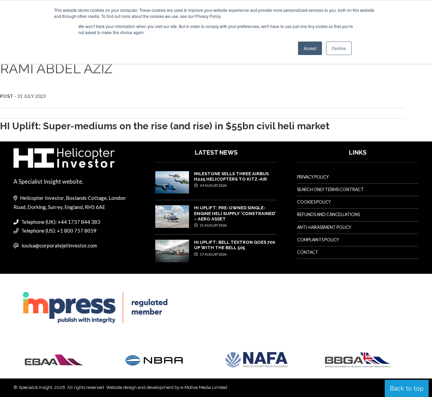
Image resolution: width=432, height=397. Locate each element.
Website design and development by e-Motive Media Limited (166, 387)
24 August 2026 (213, 185)
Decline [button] (339, 48)
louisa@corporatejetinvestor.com (59, 245)
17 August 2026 (213, 254)
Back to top (407, 388)
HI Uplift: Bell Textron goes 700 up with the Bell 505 (234, 245)
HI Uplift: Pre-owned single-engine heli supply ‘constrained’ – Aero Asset (234, 213)
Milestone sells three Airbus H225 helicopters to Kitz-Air (231, 176)
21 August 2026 (213, 225)
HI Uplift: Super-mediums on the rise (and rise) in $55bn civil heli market (164, 126)
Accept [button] (310, 48)
